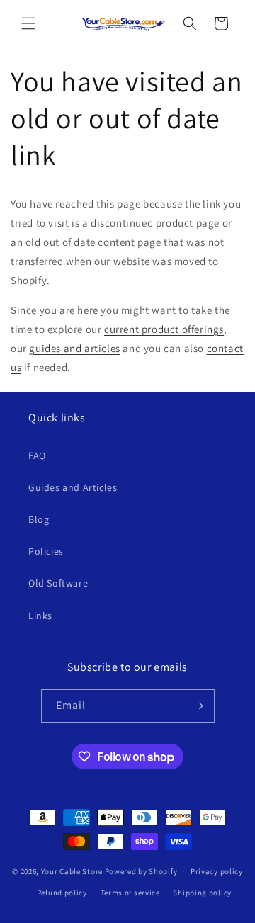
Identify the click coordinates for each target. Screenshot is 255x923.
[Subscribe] (198, 706)
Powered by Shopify (141, 871)
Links (40, 615)
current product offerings (164, 329)
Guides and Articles (72, 487)
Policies (46, 551)
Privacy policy (217, 871)
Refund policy (62, 892)
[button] (28, 23)
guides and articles (74, 348)
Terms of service (130, 892)
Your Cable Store (72, 871)
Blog (38, 519)
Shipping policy (202, 892)
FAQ (37, 455)
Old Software (58, 583)
